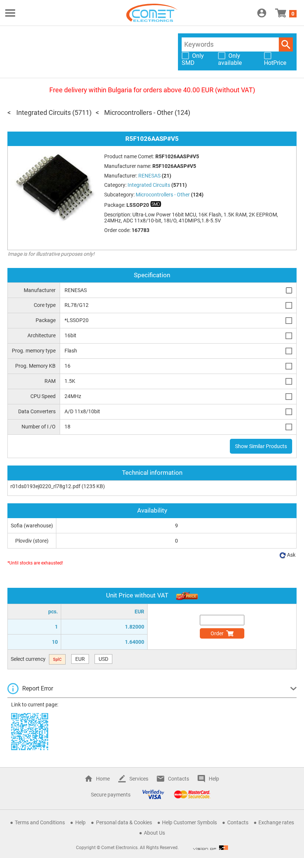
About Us (154, 833)
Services (138, 779)
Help (214, 779)
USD (103, 659)
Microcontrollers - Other (138, 112)
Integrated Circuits (43, 112)
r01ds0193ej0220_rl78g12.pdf (45, 486)
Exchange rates (276, 822)
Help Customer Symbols (189, 822)
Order (217, 633)
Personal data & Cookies (124, 822)
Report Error (37, 688)
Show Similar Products (261, 446)
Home (103, 779)
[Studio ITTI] (210, 847)
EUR (80, 659)
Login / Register (261, 13)
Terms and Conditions (40, 822)
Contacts (178, 779)
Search (286, 44)
